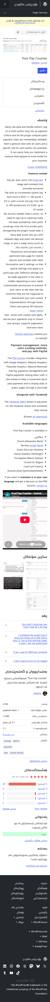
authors (16, 741)
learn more (36, 311)
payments (8, 747)
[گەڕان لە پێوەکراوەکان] (18, 32)
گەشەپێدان (38, 103)
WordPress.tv (39, 922)
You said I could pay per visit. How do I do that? (34, 625)
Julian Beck (36, 445)
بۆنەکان (20, 912)
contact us (42, 486)
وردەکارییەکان (37, 81)
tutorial (38, 180)
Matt (43, 936)
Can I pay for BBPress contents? (30, 652)
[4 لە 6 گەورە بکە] (43, 595)
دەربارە (44, 883)
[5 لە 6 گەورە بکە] (20, 565)
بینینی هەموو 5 (9, 734)
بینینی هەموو (9, 809)
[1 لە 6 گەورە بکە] (43, 565)
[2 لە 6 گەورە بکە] (43, 572)
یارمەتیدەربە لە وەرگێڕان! (25, 23)
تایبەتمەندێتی (40, 898)
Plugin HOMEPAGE (37, 167)
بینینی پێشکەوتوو (38, 761)
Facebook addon (17, 402)
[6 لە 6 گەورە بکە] (20, 579)
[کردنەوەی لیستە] (4, 4)
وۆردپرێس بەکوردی (32, 959)
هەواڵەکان (42, 888)
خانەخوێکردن (41, 893)
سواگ (20, 922)
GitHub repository (24, 334)
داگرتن (42, 71)
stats (6, 752)
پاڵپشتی (43, 912)
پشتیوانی (39, 110)
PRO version (18, 358)
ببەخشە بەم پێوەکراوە (36, 866)
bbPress (41, 941)
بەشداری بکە (18, 907)
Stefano (36, 63)
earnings (7, 741)
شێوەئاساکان (17, 898)
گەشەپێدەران (40, 917)
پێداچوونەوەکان (36, 89)
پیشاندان (19, 883)
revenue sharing (16, 752)
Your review (41, 809)
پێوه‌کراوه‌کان (17, 893)
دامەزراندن (39, 96)
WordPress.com (38, 931)
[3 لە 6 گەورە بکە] (43, 580)
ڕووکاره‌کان (18, 888)
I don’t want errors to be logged (30, 661)
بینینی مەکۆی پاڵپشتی (36, 840)
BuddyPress (39, 946)
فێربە (44, 907)
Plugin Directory (40, 13)
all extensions (39, 417)
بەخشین (18, 917)
